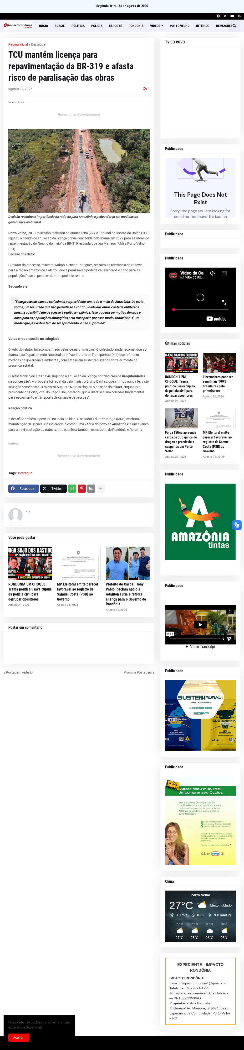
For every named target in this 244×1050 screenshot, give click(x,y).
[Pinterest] (82, 489)
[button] (223, 26)
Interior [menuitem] (202, 26)
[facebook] (218, 16)
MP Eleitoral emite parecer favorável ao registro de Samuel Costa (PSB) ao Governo (77, 591)
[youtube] (232, 16)
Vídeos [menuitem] (155, 26)
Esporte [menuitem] (115, 26)
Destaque (38, 44)
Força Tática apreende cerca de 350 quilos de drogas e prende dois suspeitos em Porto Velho (181, 441)
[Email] (91, 489)
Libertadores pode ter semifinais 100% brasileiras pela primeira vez (218, 384)
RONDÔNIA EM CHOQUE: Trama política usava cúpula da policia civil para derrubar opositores (30, 591)
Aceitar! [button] (19, 1037)
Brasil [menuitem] (60, 26)
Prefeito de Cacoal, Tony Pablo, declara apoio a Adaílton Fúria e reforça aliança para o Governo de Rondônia (126, 594)
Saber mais (34, 1027)
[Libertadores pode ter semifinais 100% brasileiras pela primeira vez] (219, 363)
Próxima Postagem (138, 672)
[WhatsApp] (72, 489)
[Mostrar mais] (101, 489)
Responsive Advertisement (79, 114)
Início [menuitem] (43, 26)
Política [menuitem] (78, 26)
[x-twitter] (225, 16)
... (28, 510)
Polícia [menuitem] (96, 26)
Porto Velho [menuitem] (179, 26)
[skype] (239, 16)
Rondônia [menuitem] (136, 26)
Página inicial (18, 44)
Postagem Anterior (20, 672)
